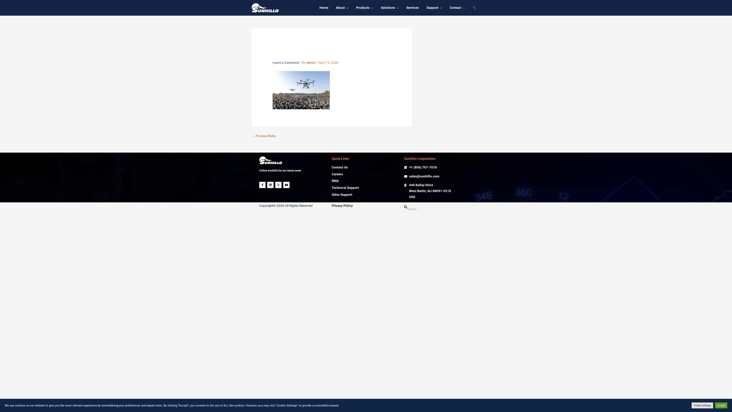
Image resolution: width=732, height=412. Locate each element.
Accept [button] (721, 405)
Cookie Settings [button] (702, 405)
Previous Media (264, 136)
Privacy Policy (342, 206)
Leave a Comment (286, 62)
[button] (475, 8)
